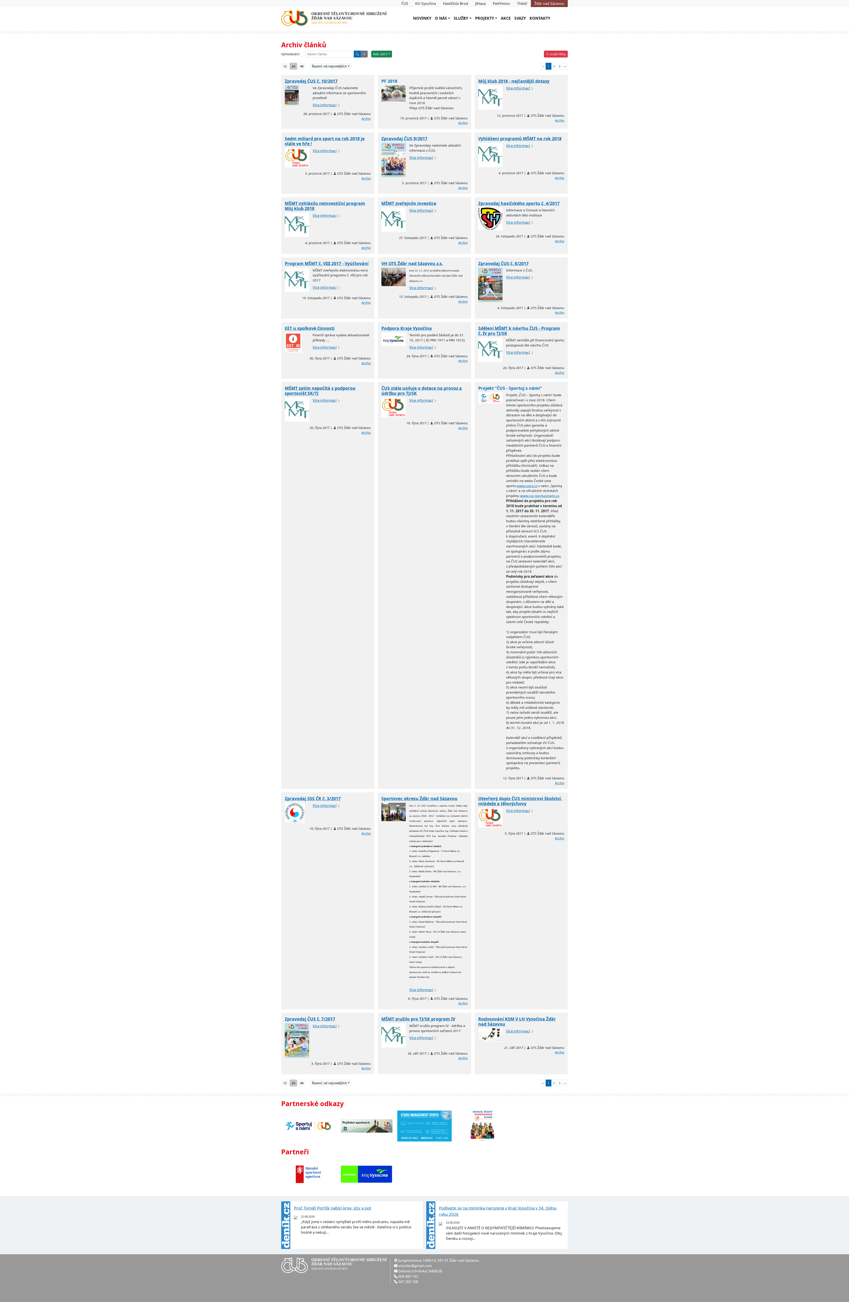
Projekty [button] (484, 18)
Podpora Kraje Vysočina (406, 328)
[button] (364, 54)
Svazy (520, 18)
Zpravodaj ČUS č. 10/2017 (311, 81)
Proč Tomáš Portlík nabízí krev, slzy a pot (332, 1208)
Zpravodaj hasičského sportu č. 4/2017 (519, 203)
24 (293, 66)
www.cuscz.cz (527, 486)
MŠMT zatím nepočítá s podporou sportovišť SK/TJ (320, 390)
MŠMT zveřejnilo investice (408, 203)
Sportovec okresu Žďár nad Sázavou (419, 798)
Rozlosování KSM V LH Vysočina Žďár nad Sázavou (517, 1021)
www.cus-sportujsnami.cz (539, 495)
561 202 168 (408, 1281)
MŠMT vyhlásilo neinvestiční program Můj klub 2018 (325, 205)
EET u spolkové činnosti (310, 328)
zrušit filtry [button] (557, 54)
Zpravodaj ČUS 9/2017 (404, 138)
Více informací (325, 105)
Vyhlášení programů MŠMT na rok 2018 (520, 138)
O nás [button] (441, 18)
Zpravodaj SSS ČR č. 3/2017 (313, 798)
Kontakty (540, 18)
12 (285, 66)
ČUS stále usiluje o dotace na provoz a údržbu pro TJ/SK (421, 390)
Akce (506, 18)
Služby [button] (461, 18)
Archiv (366, 119)
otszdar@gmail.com (415, 1265)
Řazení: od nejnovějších (329, 66)
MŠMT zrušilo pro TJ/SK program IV (418, 1019)
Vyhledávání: (290, 54)
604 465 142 (408, 1276)
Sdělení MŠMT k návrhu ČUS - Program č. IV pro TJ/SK (519, 330)
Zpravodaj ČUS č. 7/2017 (310, 1019)
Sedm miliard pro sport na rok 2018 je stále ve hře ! (325, 141)
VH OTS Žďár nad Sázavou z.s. (412, 263)
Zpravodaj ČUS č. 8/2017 (503, 263)
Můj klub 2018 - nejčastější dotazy (513, 81)
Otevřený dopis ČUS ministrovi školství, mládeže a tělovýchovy (520, 801)
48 (302, 66)
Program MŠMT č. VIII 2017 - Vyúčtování (327, 263)
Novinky (422, 18)
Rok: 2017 (380, 54)
